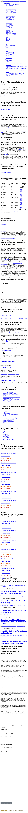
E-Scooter (8, 48)
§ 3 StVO (7, 754)
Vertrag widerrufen (6, 803)
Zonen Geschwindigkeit (11, 33)
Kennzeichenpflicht (10, 54)
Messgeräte (5, 35)
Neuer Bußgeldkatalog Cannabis (10, 393)
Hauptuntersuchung (10, 52)
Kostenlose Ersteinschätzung (6, 172)
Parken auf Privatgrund (6, 722)
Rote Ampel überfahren (5, 758)
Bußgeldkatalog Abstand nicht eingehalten (10, 374)
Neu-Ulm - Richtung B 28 (6, 783)
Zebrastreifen (4, 668)
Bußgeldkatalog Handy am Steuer (8, 380)
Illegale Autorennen (7, 395)
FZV (7, 51)
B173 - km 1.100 (4, 791)
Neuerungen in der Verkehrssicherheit (11, 399)
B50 (7, 341)
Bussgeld (8, 47)
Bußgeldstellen (9, 24)
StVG (4, 422)
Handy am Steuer (9, 11)
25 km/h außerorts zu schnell (6, 774)
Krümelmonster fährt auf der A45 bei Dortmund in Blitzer (13, 611)
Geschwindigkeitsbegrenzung (15, 211)
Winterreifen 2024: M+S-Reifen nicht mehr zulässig (11, 734)
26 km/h (6, 154)
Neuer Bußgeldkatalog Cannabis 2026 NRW (15, 73)
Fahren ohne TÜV (9, 27)
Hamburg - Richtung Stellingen (7, 779)
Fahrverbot (8, 26)
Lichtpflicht (8, 55)
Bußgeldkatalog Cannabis (11, 12)
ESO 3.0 (2, 272)
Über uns (13, 805)
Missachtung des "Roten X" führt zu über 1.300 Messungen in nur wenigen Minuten (13, 621)
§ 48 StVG (7, 753)
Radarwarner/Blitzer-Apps (14, 332)
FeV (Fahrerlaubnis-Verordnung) (10, 418)
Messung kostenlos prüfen (6, 95)
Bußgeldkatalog (6, 3)
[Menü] (1, 1)
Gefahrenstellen (6, 413)
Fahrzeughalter (4, 770)
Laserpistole (8, 38)
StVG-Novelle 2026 (10, 14)
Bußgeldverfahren (9, 25)
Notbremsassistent (9, 56)
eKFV (7, 49)
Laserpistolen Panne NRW (8, 398)
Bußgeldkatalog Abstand (11, 9)
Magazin (5, 13)
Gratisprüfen (21, 190)
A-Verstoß (5, 411)
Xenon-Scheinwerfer (5, 680)
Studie (13, 249)
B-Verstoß (5, 412)
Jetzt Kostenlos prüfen (5, 109)
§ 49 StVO (3, 753)
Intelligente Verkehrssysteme (7, 690)
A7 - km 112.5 (4, 800)
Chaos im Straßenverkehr (6, 703)
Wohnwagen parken (5, 658)
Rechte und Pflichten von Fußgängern (8, 764)
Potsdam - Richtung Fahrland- (7, 789)
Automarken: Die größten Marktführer (11, 394)
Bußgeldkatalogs (4, 231)
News (4, 59)
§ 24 (8, 770)
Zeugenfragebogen (9, 6)
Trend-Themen (9, 60)
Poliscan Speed (4, 264)
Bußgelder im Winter (10, 18)
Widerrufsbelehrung (5, 807)
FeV (1, 696)
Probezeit (8, 30)
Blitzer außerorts (9, 21)
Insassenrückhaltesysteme (11, 53)
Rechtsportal (3, 224)
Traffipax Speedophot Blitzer (9, 439)
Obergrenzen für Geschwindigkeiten (10, 414)
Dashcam (9, 773)
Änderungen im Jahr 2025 (11, 34)
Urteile (7, 61)
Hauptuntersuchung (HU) (8, 420)
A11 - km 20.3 (4, 797)
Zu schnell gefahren (10, 17)
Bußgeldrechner (9, 7)
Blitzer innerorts (9, 23)
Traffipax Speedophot (10, 45)
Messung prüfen (6, 76)
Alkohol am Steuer (9, 20)
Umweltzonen (9, 58)
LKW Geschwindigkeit (10, 28)
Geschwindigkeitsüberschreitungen (8, 238)
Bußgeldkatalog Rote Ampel (11, 10)
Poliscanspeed (9, 41)
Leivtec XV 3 (8, 39)
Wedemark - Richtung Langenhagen (8, 795)
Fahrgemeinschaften (5, 685)
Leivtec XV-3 (6, 437)
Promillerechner (6, 415)
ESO (7, 37)
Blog (4, 62)
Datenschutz (11, 807)
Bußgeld (4, 121)
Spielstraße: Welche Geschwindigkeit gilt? (11, 397)
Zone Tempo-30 (9, 32)
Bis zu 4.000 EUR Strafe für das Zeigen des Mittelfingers (12, 745)
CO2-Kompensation (5, 709)
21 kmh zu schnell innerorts (6, 767)
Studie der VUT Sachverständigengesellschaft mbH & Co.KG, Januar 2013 (14, 113)
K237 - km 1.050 (4, 781)
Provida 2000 (8, 42)
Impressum (17, 805)
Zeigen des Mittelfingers (8, 392)
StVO (4, 424)
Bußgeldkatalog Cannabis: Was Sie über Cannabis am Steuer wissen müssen (14, 642)
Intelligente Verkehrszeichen (7, 673)
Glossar (4, 46)
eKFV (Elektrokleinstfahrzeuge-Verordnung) (12, 417)
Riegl (7, 44)
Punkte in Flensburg (10, 31)
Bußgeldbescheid (9, 5)
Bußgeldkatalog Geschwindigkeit (12, 4)
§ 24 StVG (3, 754)
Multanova (8, 40)
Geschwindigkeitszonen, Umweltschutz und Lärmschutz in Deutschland (13, 592)
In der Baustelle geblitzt (10, 16)
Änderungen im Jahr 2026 (11, 19)
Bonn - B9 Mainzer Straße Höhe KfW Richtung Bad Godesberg (14, 793)
